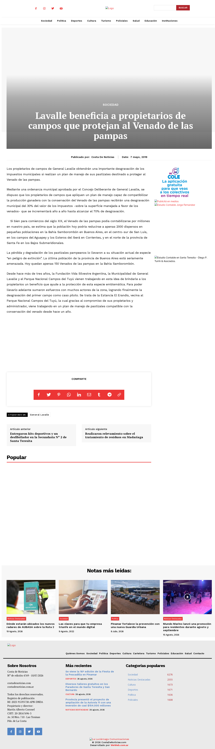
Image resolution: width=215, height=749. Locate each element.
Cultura (126, 653)
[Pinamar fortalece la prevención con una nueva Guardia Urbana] (135, 597)
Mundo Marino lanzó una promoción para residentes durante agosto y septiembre (187, 627)
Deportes (115, 653)
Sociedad (111, 104)
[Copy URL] (119, 395)
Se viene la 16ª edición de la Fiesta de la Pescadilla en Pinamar (90, 673)
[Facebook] (36, 8)
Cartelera (138, 653)
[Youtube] (61, 8)
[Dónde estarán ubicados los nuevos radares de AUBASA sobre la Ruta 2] (31, 597)
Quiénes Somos (75, 653)
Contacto (198, 653)
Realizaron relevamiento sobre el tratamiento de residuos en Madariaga (114, 435)
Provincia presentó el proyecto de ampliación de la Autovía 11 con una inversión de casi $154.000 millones (88, 702)
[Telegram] (109, 395)
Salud (188, 653)
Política (115, 619)
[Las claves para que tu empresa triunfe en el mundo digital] (83, 597)
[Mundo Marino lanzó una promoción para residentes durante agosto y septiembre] (187, 597)
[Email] (89, 395)
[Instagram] (44, 8)
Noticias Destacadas (16, 619)
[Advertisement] (79, 342)
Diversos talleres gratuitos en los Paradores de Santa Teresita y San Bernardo (88, 687)
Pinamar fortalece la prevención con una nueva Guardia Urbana (135, 625)
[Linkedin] (79, 395)
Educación (177, 653)
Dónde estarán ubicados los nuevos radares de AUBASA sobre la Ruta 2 (31, 625)
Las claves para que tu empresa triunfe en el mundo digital (80, 625)
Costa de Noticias (102, 157)
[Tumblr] (99, 395)
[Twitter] (52, 8)
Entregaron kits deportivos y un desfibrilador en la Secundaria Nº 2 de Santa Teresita (38, 437)
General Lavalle (39, 414)
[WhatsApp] (69, 395)
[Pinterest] (59, 395)
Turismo (151, 653)
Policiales (163, 653)
